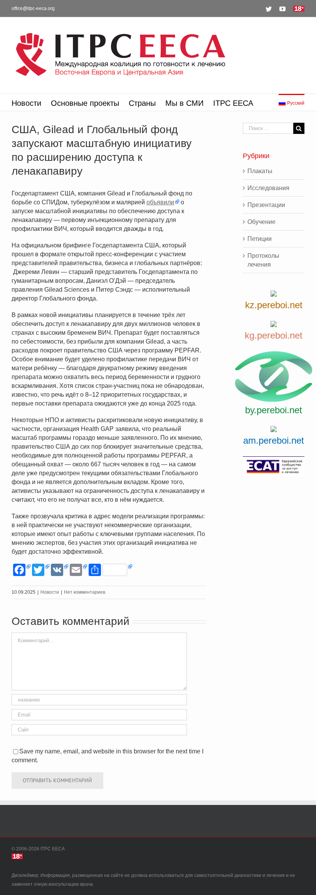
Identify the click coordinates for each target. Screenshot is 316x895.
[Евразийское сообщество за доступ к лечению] (273, 466)
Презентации (266, 205)
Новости (49, 592)
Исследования (268, 188)
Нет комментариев (84, 592)
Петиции (259, 238)
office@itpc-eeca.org (33, 8)
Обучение (261, 222)
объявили (160, 202)
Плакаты (259, 171)
